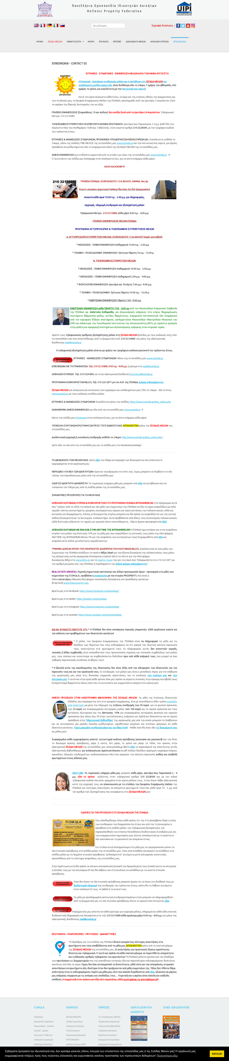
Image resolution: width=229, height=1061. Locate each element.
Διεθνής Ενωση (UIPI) (76, 1044)
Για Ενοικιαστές (73, 1031)
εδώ (167, 901)
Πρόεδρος (38, 1017)
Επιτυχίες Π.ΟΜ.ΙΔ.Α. (43, 1035)
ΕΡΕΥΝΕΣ (117, 41)
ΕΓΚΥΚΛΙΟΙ (103, 41)
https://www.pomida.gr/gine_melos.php (150, 401)
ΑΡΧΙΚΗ (39, 41)
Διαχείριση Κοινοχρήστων (109, 1044)
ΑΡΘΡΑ (91, 41)
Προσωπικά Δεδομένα (76, 1035)
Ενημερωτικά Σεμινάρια (108, 1040)
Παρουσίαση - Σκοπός (44, 1026)
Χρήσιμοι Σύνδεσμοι (75, 1026)
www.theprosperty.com (76, 583)
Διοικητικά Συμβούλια (43, 1021)
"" (99, 720)
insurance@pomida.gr (141, 374)
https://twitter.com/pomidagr (92, 599)
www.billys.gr (83, 560)
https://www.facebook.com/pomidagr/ (99, 591)
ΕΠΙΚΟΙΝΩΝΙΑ (179, 41)
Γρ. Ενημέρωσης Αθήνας (109, 1017)
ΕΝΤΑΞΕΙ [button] (217, 1053)
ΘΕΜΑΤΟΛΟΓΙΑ (74, 41)
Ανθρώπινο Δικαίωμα (43, 1040)
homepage (81, 417)
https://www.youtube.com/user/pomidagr (100, 614)
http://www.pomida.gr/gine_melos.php (142, 437)
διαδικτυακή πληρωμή (85, 885)
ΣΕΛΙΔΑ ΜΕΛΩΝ (73, 1017)
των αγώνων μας (157, 675)
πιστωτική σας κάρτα (133, 89)
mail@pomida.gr (73, 342)
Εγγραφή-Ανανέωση (162, 25)
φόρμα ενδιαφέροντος (151, 382)
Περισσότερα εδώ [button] (167, 1055)
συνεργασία (100, 575)
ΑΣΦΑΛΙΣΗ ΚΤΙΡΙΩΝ (159, 41)
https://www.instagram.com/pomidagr (99, 606)
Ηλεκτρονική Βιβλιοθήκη (109, 1026)
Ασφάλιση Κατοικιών (107, 1031)
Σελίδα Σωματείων (74, 1021)
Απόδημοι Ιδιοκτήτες (43, 1044)
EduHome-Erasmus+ (108, 1035)
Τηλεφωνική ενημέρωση (109, 1021)
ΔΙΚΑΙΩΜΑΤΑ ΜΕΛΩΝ (136, 41)
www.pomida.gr (125, 143)
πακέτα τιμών (105, 560)
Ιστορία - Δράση (41, 1031)
